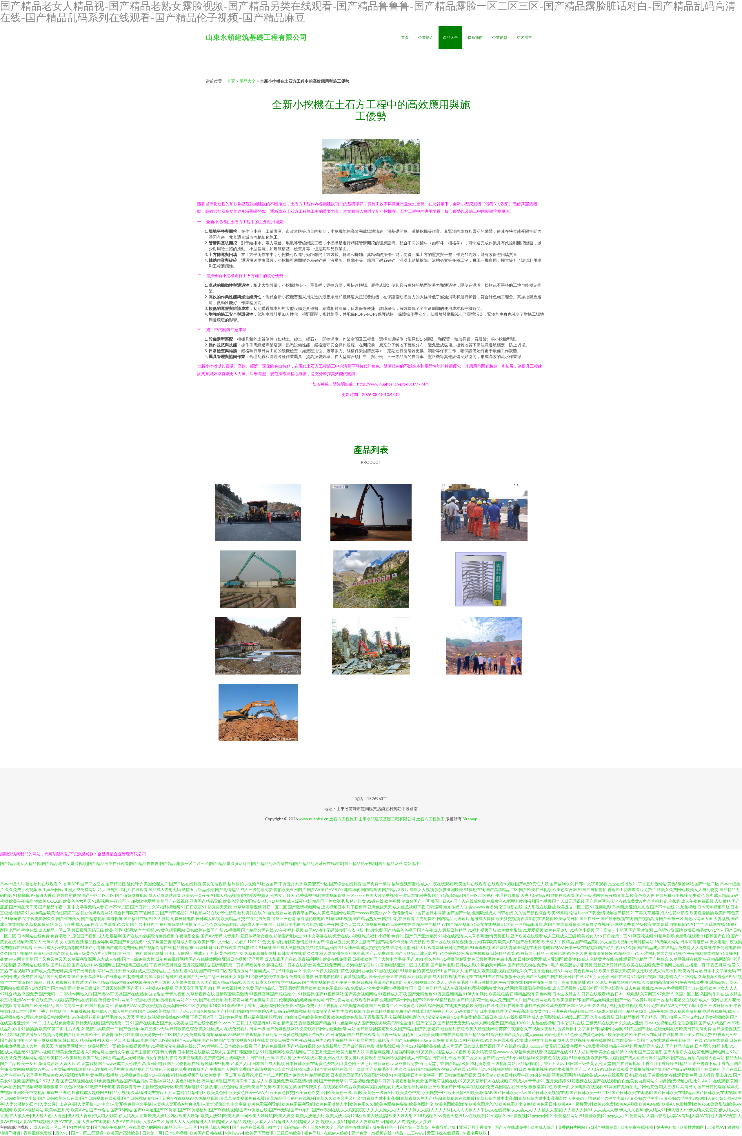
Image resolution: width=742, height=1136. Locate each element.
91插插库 (21, 895)
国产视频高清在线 (155, 947)
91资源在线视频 (144, 999)
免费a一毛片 (548, 964)
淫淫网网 (255, 959)
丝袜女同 (316, 999)
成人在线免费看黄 (58, 1022)
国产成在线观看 (361, 1034)
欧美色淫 (231, 901)
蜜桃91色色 (651, 988)
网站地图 (411, 863)
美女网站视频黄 (23, 1069)
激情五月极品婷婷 (198, 889)
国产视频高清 (646, 918)
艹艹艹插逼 (15, 982)
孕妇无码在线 (453, 1069)
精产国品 (289, 1022)
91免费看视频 (595, 1046)
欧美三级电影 (191, 1057)
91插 (518, 1040)
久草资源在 (556, 1005)
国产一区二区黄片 (631, 999)
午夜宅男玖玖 (475, 1132)
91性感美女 (80, 1127)
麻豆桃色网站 (226, 1086)
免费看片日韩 (378, 1080)
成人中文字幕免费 (540, 1040)
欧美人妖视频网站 (481, 1028)
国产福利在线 (135, 918)
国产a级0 (523, 883)
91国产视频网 (97, 1005)
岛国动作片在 (712, 993)
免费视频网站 (25, 1057)
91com (225, 1022)
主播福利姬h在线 (182, 970)
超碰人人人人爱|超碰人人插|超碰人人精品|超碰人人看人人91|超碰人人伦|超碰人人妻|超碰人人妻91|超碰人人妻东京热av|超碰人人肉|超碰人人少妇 (298, 1121)
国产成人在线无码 (636, 1057)
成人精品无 (15, 1051)
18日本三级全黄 (579, 1063)
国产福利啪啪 (528, 941)
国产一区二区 (707, 883)
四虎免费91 (425, 918)
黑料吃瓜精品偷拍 (322, 947)
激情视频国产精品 (613, 912)
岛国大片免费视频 (381, 895)
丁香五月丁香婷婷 (657, 1063)
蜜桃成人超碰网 (90, 1092)
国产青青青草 (331, 1080)
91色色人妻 (577, 953)
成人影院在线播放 (539, 906)
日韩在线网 (620, 976)
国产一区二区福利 (478, 895)
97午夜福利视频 (288, 930)
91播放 (206, 1086)
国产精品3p (474, 1034)
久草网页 (648, 993)
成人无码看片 (564, 988)
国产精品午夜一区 (54, 906)
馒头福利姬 (666, 1127)
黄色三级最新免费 (170, 1069)
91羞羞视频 (480, 947)
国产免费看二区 (383, 1005)
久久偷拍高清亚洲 (658, 982)
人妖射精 (722, 901)
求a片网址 (199, 947)
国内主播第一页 (538, 982)
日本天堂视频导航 (713, 906)
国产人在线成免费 (469, 901)
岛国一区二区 (687, 993)
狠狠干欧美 (515, 976)
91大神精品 (35, 912)
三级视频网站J (504, 1063)
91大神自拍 (107, 889)
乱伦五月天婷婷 (416, 1034)
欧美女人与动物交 (702, 889)
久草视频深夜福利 (540, 1028)
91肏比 (631, 1051)
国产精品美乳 (587, 941)
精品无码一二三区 (181, 1127)
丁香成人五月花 (204, 953)
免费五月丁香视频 (322, 1005)
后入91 (62, 1132)
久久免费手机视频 (21, 889)
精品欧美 (585, 1075)
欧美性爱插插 (702, 912)
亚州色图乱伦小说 (348, 953)
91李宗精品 (337, 1040)
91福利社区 (195, 1092)
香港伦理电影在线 (506, 906)
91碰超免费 (540, 1075)
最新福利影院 (452, 1028)
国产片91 (415, 959)
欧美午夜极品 (21, 901)
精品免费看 (680, 947)
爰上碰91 (723, 1075)
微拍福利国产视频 (535, 901)
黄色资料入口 (331, 1063)
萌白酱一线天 (389, 1034)
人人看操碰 (701, 947)
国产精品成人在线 (653, 947)
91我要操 (306, 993)
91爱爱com (309, 970)
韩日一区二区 (275, 906)
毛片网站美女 (46, 1075)
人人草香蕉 (474, 935)
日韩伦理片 (554, 1034)
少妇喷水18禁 (208, 1005)
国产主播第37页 (144, 1051)
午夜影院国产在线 (686, 1040)
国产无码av (181, 1011)
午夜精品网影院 (717, 959)
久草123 (408, 1046)
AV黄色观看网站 (170, 930)
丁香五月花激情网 (260, 1005)
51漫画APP (232, 1005)
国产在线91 (82, 964)
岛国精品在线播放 (511, 1086)
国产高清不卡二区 (239, 1080)
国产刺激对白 (310, 1086)
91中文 (192, 999)
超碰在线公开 (188, 1046)
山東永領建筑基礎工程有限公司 (256, 36)
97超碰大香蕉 (43, 895)
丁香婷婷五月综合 (165, 964)
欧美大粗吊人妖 (350, 1051)
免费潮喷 (58, 935)
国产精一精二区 (213, 970)
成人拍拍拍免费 (375, 947)
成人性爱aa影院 (674, 912)
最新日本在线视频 (492, 1080)
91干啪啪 (107, 1086)
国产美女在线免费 (695, 1034)
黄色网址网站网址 (713, 1051)
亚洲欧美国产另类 (255, 1086)
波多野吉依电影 (349, 930)
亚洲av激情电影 (484, 982)
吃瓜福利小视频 (376, 935)
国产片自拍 (60, 964)
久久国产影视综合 (530, 912)
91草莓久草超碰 (644, 912)
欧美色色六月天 (77, 901)
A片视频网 (672, 988)
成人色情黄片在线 (598, 959)
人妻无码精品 (533, 895)
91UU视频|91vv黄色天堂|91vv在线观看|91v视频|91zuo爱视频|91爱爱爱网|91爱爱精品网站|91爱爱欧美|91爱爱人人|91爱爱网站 (529, 1115)
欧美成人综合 (543, 1127)
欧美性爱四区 (692, 1127)
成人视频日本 (333, 906)
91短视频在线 (579, 1080)
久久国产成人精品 (213, 982)
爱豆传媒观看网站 (96, 912)
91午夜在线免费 (689, 982)
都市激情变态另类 (323, 1011)
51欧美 (507, 924)
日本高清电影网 (694, 941)
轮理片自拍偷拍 (283, 1017)
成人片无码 (452, 1046)
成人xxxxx (534, 1034)
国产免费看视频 (76, 1011)
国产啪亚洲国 (76, 1034)
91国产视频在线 (603, 1127)
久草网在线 (715, 924)
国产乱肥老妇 (427, 1028)
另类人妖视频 (148, 1017)
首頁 (405, 37)
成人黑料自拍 (125, 1011)
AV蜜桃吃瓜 (212, 1046)
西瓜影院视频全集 (646, 1069)
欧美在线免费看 (337, 959)
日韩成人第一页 (253, 924)
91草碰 (265, 947)
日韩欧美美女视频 (314, 1017)
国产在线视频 (211, 999)
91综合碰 (494, 1034)
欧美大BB (506, 941)
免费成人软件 (363, 988)
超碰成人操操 (482, 918)
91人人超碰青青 (583, 1051)
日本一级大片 (12, 883)
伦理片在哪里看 (509, 1005)
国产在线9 (132, 935)
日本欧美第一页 (626, 1040)
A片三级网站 (685, 976)
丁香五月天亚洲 (321, 1051)
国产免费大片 (296, 1075)
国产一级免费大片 (138, 959)
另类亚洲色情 (283, 918)
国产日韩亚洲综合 (243, 1051)
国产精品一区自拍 (657, 1017)
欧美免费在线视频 (637, 1127)
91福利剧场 (664, 935)
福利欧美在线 (429, 1046)
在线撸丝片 (248, 947)
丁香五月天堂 (291, 883)
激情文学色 (119, 1051)
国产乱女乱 (514, 1034)
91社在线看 (258, 1040)
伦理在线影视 (715, 1011)
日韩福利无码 (262, 1057)
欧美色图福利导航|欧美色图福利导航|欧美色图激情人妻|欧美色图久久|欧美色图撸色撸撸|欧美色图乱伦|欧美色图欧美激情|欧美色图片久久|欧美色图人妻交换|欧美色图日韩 (402, 1104)
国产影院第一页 (226, 964)
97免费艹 (665, 993)
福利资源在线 (249, 912)
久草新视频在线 (200, 993)
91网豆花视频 (640, 935)
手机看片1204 (244, 941)
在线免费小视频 (50, 999)
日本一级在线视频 (581, 947)
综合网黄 (436, 1005)
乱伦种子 (135, 883)
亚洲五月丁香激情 (475, 1127)
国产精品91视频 (301, 1046)
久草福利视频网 (166, 906)
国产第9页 (669, 1005)
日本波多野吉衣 (566, 993)
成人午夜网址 (711, 999)
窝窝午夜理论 (511, 1028)
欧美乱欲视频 (494, 970)
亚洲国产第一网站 (396, 999)
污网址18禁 (211, 1080)
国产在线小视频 (203, 1022)
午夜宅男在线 (470, 976)
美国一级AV (441, 901)
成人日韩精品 (419, 1057)
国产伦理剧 (426, 1022)
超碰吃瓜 (515, 970)
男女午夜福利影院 (161, 1057)
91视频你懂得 (453, 959)
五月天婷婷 (556, 1080)
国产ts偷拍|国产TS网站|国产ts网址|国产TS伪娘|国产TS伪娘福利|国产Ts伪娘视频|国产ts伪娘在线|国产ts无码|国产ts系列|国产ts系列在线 (214, 1109)
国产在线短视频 (626, 1063)
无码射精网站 (641, 941)
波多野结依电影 (254, 901)
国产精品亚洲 (63, 988)
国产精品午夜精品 (109, 1127)
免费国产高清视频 (255, 1069)
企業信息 (499, 37)
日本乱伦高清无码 (346, 1075)
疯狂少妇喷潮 (126, 1034)
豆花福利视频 (255, 1017)
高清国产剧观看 (388, 982)
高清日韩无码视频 (80, 970)
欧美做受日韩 (566, 918)
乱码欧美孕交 (253, 964)
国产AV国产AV (320, 889)
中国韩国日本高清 (429, 912)
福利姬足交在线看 (681, 999)
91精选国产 (39, 988)
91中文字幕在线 (317, 935)
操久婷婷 (432, 959)
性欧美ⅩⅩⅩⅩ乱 (48, 901)
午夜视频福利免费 (407, 1080)
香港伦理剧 (400, 947)
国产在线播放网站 (205, 959)
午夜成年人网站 (224, 1069)
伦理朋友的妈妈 (293, 999)
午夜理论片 (248, 1075)
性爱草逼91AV (123, 1005)
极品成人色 (102, 1011)
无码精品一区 (295, 1127)
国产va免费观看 (379, 953)
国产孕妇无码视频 (679, 1069)
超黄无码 (549, 1046)
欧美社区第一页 (102, 1046)
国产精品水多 (457, 1063)
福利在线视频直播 (329, 895)
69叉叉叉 (466, 1080)
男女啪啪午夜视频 (726, 941)
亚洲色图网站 (564, 1075)
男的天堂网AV (494, 964)
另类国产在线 (127, 993)
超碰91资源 (176, 976)
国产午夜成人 (429, 930)
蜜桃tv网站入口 (78, 993)
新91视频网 (229, 930)
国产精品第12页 (632, 1011)
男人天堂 (682, 1017)
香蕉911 (615, 889)
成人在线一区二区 (50, 1127)
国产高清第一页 (115, 1022)
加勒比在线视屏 (664, 1034)
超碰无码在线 (666, 1028)
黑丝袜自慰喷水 (362, 1040)
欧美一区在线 (438, 941)
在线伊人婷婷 (336, 1132)
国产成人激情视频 (288, 947)
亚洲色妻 (359, 1132)
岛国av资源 (154, 976)
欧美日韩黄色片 (284, 1040)
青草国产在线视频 (172, 901)
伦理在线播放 (507, 895)
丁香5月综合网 (284, 970)
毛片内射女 (75, 1028)
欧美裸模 (392, 901)
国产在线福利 (708, 1069)
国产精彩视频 (93, 918)
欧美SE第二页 (51, 1028)
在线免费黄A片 (632, 901)
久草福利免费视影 (147, 1092)
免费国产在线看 (410, 1011)
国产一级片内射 (590, 895)
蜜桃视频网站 (172, 999)
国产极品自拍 (683, 1057)
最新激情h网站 (342, 1028)
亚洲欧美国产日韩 (444, 1086)
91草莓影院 (15, 918)
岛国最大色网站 (710, 1057)
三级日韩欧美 (720, 1005)
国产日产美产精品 (425, 988)
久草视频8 (707, 976)
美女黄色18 (540, 1011)
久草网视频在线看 (686, 959)
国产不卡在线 (662, 906)
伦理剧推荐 (687, 1022)
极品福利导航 (141, 1069)
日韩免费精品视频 (460, 1075)
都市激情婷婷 (600, 953)
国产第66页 (103, 993)
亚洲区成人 (333, 1057)
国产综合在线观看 (345, 883)
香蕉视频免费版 (38, 1132)
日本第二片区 (271, 1075)
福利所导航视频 (623, 1005)
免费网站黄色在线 (624, 982)
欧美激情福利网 (304, 1080)
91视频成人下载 (392, 993)
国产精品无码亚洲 (598, 999)
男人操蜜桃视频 (614, 941)
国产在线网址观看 (539, 999)
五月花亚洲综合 (197, 964)
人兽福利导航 (403, 1051)
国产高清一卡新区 (611, 930)
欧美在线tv (639, 1034)
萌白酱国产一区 (415, 901)
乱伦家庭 (672, 901)
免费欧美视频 (150, 1005)
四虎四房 (283, 1057)
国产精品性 (116, 883)
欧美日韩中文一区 (214, 941)
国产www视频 (188, 1040)
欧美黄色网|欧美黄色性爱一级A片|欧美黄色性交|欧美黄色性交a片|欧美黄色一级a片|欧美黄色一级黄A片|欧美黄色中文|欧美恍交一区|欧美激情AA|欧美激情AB (350, 1092)
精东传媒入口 (455, 906)
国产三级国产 (538, 976)
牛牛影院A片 (261, 1011)
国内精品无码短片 (453, 918)
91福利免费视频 (669, 1080)
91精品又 (683, 1063)
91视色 (679, 953)
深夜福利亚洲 (377, 1051)
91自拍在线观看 (560, 895)
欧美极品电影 (226, 924)
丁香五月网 (716, 964)
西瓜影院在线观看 (537, 918)
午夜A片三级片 (156, 982)
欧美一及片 (27, 1063)
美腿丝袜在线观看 (447, 1034)
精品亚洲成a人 (651, 1046)
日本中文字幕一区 (427, 1075)
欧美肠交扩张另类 (576, 964)
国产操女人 (453, 970)
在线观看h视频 (501, 883)
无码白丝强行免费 (358, 1046)
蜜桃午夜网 (535, 1005)
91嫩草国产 (198, 1069)
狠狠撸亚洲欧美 (449, 889)
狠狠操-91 (288, 993)
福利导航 (665, 976)
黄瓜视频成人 (356, 976)
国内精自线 (371, 889)
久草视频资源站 (39, 924)
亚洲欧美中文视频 (29, 1092)
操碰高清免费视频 (158, 935)
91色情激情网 (400, 912)
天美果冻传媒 (183, 982)
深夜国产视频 (376, 1075)
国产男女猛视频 (233, 1040)
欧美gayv (378, 912)
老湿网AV (716, 1127)
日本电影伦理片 (328, 976)
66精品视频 (445, 999)
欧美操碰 (74, 1057)
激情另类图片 (497, 935)
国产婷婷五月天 (439, 1011)
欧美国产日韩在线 (206, 1132)
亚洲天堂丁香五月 (190, 988)
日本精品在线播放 (193, 1051)
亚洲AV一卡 (24, 999)
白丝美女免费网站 (669, 889)
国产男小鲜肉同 (144, 924)
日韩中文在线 (403, 924)
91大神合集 (349, 947)
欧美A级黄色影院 (347, 1017)
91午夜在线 (159, 1075)
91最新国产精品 (530, 953)
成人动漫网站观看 (164, 895)
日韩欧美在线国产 (202, 930)
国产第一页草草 (414, 1127)
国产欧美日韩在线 (567, 976)
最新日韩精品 (454, 930)
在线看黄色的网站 (145, 1127)
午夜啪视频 (538, 1069)
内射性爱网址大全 (70, 1046)
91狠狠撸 (277, 901)
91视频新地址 (500, 1069)
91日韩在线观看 (614, 1069)
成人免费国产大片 (506, 999)
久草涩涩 (532, 970)
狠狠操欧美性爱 (69, 982)
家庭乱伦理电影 (311, 918)
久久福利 (600, 1005)
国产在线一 (589, 918)
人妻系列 (231, 935)
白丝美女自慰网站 (638, 1080)
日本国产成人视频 (268, 1063)
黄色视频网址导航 (357, 970)
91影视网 (100, 901)
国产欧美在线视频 (535, 889)
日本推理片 (26, 1011)
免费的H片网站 (572, 1127)
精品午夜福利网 (623, 1046)
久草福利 (655, 901)
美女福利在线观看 (70, 1069)
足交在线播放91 (622, 883)
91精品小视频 (117, 1092)
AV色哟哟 (165, 988)
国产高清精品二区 (502, 889)
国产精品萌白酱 (679, 1046)
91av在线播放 (109, 976)
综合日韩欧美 (126, 912)
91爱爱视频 (533, 930)
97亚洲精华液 (347, 889)
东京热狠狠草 (477, 953)
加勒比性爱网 (143, 901)
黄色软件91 (432, 970)
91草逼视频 (354, 1080)
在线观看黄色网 (683, 1075)
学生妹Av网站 (50, 889)
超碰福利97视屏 (215, 1063)
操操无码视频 (88, 1022)
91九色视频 (685, 906)
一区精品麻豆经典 (531, 924)
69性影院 (228, 912)
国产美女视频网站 (361, 993)
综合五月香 (64, 924)
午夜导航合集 (444, 1127)
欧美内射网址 (690, 970)
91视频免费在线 (133, 1075)
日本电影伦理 (491, 1011)
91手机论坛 (476, 1069)
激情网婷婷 (48, 1063)
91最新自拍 (410, 970)
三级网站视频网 (392, 1057)
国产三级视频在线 (77, 1080)
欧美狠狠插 (499, 993)
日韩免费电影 (457, 947)
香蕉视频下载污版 (261, 1034)
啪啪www (234, 1132)
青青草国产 (23, 1005)
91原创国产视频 (82, 935)
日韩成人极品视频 (479, 1046)
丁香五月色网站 (652, 883)
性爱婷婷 (377, 976)
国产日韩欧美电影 (284, 924)
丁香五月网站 (49, 1011)
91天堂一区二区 (111, 1040)
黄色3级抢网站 (680, 883)
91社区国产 (267, 883)
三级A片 (218, 1051)
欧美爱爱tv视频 (291, 1005)
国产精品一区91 (497, 1057)
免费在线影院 (599, 1040)
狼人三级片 (669, 1086)
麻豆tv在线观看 (223, 947)
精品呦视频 (319, 1075)
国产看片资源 (641, 930)
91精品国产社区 (638, 1028)
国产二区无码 (586, 1069)
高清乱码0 (42, 953)
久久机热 (310, 924)
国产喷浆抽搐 (369, 1028)
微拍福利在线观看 (41, 883)
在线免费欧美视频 (671, 895)
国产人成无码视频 (568, 901)
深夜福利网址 (310, 959)
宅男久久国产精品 (398, 1028)
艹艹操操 (146, 930)
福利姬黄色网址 (149, 953)
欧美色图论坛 (556, 930)
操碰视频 (460, 941)
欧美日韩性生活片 (399, 1022)
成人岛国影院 (544, 1017)
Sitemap (470, 818)
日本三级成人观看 (601, 1011)
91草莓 (278, 1069)
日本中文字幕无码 (719, 970)
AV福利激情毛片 (74, 1075)
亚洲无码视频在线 (535, 988)
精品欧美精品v (51, 1057)
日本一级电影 (627, 993)
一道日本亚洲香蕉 (415, 895)
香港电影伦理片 (360, 964)
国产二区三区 (92, 883)
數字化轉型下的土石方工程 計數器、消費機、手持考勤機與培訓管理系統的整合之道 (484, 579)
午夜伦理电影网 (726, 947)
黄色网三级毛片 (358, 1063)
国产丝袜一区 (671, 918)
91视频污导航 (50, 1034)
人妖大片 (67, 1063)
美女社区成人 (211, 1028)
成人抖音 (706, 1075)
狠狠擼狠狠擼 (46, 1086)
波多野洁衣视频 (595, 924)
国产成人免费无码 (47, 970)
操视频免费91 (377, 924)
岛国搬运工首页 (264, 999)
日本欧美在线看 (238, 1046)
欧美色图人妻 (642, 895)
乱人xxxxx (531, 1046)
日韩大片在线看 (292, 953)
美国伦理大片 (156, 883)
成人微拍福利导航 (411, 1086)
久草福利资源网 (82, 959)
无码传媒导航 (466, 1011)
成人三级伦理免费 (256, 889)
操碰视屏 (114, 918)
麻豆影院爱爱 (419, 976)
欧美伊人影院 (177, 953)
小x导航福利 (523, 1057)
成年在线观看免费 (478, 1086)
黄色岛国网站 (334, 912)
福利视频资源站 (406, 883)
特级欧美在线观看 (652, 924)
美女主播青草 (363, 941)
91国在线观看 (386, 970)
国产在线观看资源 (564, 924)
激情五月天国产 (310, 941)
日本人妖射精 (268, 982)
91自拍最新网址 (277, 912)
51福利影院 (528, 1063)
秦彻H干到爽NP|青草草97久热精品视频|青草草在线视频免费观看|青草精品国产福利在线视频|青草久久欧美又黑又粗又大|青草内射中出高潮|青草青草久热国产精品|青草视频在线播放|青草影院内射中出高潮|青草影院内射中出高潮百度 (357, 1098)
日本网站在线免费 (33, 935)
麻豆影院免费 (406, 1063)
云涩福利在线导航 (656, 953)
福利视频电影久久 (409, 1017)
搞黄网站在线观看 (81, 999)
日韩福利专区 (444, 1057)
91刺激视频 (399, 1075)
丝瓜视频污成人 (300, 1069)
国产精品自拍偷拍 (233, 1011)
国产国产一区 (459, 912)
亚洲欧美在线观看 (526, 935)
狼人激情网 (97, 1069)
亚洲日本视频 (234, 959)
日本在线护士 (300, 964)
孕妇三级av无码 (154, 1028)
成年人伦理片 (129, 1063)
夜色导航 (312, 1132)
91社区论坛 (597, 982)
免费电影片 (507, 959)
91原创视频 (579, 1057)
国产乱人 (473, 970)
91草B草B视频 (339, 918)
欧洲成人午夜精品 (557, 941)
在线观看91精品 (337, 1086)
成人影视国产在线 (280, 959)
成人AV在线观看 (609, 1075)
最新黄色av (383, 1063)
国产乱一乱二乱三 (203, 976)
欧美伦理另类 (284, 1086)
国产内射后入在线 (679, 1051)
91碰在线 (375, 901)
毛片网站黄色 (646, 1086)
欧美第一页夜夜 (196, 895)
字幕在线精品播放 (378, 1011)
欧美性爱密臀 (101, 1034)
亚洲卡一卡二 (29, 1022)
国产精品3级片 (395, 889)
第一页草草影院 (47, 1040)
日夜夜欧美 (362, 959)
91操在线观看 (715, 1040)
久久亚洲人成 (319, 953)
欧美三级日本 (485, 1017)
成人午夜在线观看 (437, 883)
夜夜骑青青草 (617, 895)
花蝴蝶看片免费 (637, 889)
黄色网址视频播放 (392, 988)
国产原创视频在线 (617, 918)
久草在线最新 (602, 1017)
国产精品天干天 (23, 906)
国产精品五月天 (40, 982)
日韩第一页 (152, 1132)
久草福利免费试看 (526, 1051)
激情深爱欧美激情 (232, 993)
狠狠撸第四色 (540, 1086)
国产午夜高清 (517, 1011)
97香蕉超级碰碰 (353, 1005)
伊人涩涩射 (330, 970)
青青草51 (453, 1040)
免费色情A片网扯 (114, 999)
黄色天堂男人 (352, 924)
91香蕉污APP (725, 1034)
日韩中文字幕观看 (591, 883)
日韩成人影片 (468, 964)
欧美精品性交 (233, 918)
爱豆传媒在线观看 (443, 1132)
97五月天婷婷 (596, 976)
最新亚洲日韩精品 (609, 964)
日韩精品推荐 (627, 1017)
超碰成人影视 (184, 941)
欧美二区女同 (469, 1057)
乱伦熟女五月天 (280, 895)
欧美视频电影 (187, 1086)
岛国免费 (30, 993)
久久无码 (407, 1069)
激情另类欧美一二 (102, 1028)
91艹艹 (697, 924)
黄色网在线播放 (104, 1075)
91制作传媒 (133, 976)
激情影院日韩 (388, 1046)
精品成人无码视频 (128, 1057)
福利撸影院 (285, 941)
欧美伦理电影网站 (121, 930)
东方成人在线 (109, 959)
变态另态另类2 (312, 1040)
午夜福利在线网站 (703, 953)
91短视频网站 (272, 1051)
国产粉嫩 (210, 1040)
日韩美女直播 (233, 976)
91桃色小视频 (71, 1086)
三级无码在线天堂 (601, 1022)
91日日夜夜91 (194, 906)
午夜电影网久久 (41, 918)
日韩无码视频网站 (290, 1011)
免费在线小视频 (347, 935)
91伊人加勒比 (475, 993)
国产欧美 (61, 953)
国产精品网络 (428, 1069)
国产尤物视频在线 (183, 1063)
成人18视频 (456, 1051)
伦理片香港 (118, 1069)
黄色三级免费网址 (329, 964)
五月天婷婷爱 (113, 988)
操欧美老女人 (716, 988)
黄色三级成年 (88, 988)
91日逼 (520, 1069)
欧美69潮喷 (558, 912)
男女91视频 (351, 1011)
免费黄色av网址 (593, 1034)
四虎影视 (417, 941)
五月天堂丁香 (432, 1063)
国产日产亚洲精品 (421, 935)
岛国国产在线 (556, 1051)
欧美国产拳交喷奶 (126, 941)
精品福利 (88, 1040)
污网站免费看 (623, 924)
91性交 (274, 1127)
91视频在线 (381, 1132)
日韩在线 (505, 912)
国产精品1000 (512, 1022)
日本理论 (703, 1046)
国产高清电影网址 (569, 982)
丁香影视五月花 (377, 1017)
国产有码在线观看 (248, 1127)
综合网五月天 (337, 941)
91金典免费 (461, 1017)
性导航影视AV (551, 947)
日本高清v (486, 1075)
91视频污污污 (162, 1046)
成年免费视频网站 (171, 959)
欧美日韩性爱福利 (55, 1017)
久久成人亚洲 (631, 1022)
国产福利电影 (442, 964)
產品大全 (450, 37)
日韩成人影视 (208, 918)
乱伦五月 (386, 1040)
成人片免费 (649, 1005)
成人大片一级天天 (37, 1046)
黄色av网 (543, 993)
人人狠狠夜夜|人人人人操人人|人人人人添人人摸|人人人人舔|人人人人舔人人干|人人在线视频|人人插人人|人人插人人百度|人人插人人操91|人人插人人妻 (479, 1109)
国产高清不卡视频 (392, 941)
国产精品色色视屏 (400, 930)
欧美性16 (572, 959)
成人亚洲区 (553, 959)
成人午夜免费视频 (697, 901)
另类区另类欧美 (302, 988)
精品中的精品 (428, 924)
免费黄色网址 (216, 1057)
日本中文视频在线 (660, 1022)
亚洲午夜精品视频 (568, 1011)
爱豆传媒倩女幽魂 (256, 935)
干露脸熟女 (658, 1075)
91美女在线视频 (485, 924)
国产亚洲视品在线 (331, 1069)
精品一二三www (410, 1132)
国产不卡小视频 (141, 988)
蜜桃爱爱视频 (253, 895)
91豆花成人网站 (215, 1127)
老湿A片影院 (204, 1011)
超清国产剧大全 (288, 935)
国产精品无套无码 (453, 1022)
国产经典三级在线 (132, 964)
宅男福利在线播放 (21, 1034)
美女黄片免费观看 (360, 1057)
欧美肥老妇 (618, 1034)
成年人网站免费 (485, 1022)
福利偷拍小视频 (242, 883)
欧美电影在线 (482, 1005)
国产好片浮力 (610, 947)
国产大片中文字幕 (389, 959)
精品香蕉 (180, 947)
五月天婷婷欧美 (483, 941)
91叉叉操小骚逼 (430, 1051)
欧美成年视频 (365, 1086)
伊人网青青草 (21, 959)
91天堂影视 (87, 1063)
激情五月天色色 (199, 924)
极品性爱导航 (97, 941)
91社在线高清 (450, 935)
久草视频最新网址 (260, 953)
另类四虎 (620, 906)
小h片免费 (373, 930)
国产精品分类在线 (257, 930)
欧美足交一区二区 (573, 906)
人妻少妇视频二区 (419, 982)
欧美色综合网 (564, 889)
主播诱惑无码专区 (158, 1086)
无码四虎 (50, 941)
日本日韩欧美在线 (301, 1063)
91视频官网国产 (263, 993)
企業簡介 (425, 37)
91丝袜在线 (473, 1040)
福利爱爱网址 (236, 999)
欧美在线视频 (639, 964)
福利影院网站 (171, 924)
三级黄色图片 (570, 1046)
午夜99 (318, 1034)
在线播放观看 (457, 1005)
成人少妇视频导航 (63, 947)
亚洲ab (39, 947)
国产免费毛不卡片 (381, 1069)
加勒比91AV (696, 1080)
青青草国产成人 (306, 912)
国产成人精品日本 (715, 1022)
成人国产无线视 (368, 1022)
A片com (45, 1069)
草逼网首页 (149, 912)
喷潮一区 (656, 999)
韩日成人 (71, 1040)
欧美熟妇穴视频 (175, 1017)
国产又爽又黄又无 (50, 959)
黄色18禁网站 (505, 988)
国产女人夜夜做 (174, 1022)
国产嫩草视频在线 (441, 1080)
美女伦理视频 (214, 883)
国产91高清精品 (446, 895)
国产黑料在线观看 (353, 1127)
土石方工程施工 (343, 818)
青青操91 (536, 1080)
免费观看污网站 (314, 1028)
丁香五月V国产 (203, 1017)
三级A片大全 (322, 1127)
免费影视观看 (688, 935)
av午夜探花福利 (86, 1017)
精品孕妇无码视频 (126, 982)
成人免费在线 (25, 976)
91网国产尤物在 (618, 1086)
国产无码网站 (407, 1040)
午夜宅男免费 (258, 918)
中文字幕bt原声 (693, 1005)
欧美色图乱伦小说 (333, 988)
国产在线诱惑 (509, 1046)
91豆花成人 (242, 1022)
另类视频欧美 (717, 1017)
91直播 (726, 953)
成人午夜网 (329, 924)
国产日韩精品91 (174, 912)
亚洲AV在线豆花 (307, 1057)
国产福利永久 (562, 883)
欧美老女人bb (589, 935)
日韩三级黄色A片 (85, 953)
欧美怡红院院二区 (63, 912)
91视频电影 (600, 906)
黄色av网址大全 (698, 918)
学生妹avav (291, 982)
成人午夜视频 (455, 988)
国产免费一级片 (376, 883)
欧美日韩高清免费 (695, 1028)
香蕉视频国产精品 (315, 1022)
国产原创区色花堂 (601, 901)
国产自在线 (693, 988)
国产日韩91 (140, 906)
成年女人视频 (422, 889)
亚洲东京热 (639, 906)
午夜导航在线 (511, 982)
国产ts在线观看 (655, 1040)
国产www (107, 1063)
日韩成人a (518, 1080)
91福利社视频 (643, 976)
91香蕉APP (69, 883)
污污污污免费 (438, 1017)
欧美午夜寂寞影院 (615, 970)
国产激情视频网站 (304, 906)
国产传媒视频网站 (282, 1028)
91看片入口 (240, 1063)
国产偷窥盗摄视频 (131, 895)
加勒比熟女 (355, 901)
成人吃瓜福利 (109, 935)
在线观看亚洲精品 (631, 959)
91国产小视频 (38, 1051)
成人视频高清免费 (685, 1011)
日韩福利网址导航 (607, 1028)
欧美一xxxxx (358, 912)
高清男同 (688, 1086)
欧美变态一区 (316, 883)
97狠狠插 (236, 1034)
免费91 (397, 935)
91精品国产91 (626, 953)
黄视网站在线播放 (33, 964)
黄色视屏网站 (585, 970)
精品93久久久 (242, 982)
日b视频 (130, 970)
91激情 (91, 1086)
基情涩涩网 (238, 970)
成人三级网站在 (152, 970)
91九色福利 (342, 1022)
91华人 (717, 930)
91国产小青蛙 (92, 947)
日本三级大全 (579, 1005)
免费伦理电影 (301, 976)
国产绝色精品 (97, 982)
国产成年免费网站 (122, 947)
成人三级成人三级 (560, 935)
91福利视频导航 (482, 930)
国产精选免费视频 (269, 1046)
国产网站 (500, 947)
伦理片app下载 (582, 912)
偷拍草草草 (216, 1034)
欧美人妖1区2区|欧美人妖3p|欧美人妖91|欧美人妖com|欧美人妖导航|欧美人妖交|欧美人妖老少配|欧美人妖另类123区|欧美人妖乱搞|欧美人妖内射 (280, 1115)
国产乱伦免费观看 (189, 1034)
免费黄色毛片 (701, 895)
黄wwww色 (478, 906)
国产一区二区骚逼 (87, 1132)
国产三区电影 (650, 1051)
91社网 (214, 988)
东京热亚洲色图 (60, 1092)
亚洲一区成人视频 (413, 964)
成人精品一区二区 (54, 930)
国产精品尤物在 (522, 964)
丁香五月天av (552, 1063)
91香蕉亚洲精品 (447, 993)
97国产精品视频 (455, 924)
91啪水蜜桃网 (561, 1069)
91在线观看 (718, 1080)
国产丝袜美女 (68, 918)
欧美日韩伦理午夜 (513, 1075)
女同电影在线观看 (587, 1086)
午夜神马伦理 (21, 1075)
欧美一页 (562, 1086)
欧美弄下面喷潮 (259, 1132)
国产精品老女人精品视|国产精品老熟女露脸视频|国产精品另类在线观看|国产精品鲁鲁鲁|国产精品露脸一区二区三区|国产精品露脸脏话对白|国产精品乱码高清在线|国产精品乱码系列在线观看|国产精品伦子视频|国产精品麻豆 (201, 863)
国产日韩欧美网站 (154, 1011)
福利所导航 (480, 1063)
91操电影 (720, 1046)
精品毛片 (109, 1017)
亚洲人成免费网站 (80, 889)
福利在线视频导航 (187, 1075)
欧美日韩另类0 (697, 930)
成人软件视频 (444, 976)
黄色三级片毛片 (481, 959)
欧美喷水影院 (509, 930)
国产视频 (25, 1086)
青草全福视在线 (523, 947)
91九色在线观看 (499, 1040)
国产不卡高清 (84, 976)
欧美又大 (33, 941)
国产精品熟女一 (367, 918)
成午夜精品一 (385, 1127)
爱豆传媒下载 (704, 1063)
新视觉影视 (642, 970)
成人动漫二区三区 (573, 1017)
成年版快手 (239, 1057)
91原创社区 (587, 988)
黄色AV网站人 (162, 1080)
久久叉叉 (127, 1017)
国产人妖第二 (407, 953)
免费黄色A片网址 (502, 901)
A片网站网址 (96, 1051)
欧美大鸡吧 (478, 1051)
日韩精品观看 (502, 953)
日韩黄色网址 (230, 1017)
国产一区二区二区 (98, 895)
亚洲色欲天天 (380, 906)
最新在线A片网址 (556, 970)
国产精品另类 (136, 1080)
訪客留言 (524, 37)
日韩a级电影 (138, 1040)
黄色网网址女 (231, 953)
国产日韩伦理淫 (711, 1086)
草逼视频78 (19, 970)
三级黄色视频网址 (295, 1034)
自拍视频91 (679, 924)
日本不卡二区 (117, 906)
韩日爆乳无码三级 (88, 930)
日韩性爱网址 (337, 999)
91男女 (123, 924)
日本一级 (257, 1028)
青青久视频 (175, 993)
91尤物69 (254, 976)
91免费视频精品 (108, 1080)
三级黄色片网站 (413, 1005)
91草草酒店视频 (247, 906)
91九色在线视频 (540, 1022)
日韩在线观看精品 (597, 993)
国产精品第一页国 (271, 988)
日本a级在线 (636, 1075)
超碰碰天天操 (220, 906)
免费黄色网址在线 (668, 964)
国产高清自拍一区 (16, 1040)
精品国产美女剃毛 (328, 901)
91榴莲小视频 (582, 930)
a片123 (697, 1017)
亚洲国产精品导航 (206, 901)
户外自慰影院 (69, 895)
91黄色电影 (385, 964)
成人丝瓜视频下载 (409, 906)
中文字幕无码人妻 (88, 906)
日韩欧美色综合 (184, 1028)
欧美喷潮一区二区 (220, 1075)
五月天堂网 (174, 1092)
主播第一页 (695, 964)
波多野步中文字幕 (573, 1028)
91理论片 (29, 1017)
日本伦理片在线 (570, 1022)
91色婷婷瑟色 (451, 953)
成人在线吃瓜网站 (514, 1017)
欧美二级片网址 (97, 1057)
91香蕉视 (303, 895)
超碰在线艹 (276, 964)
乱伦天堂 (603, 1063)
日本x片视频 (176, 1132)
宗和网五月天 (109, 970)
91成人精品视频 (225, 895)
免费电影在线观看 (16, 947)
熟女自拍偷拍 (152, 993)
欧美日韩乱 (44, 1005)
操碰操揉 (386, 1086)
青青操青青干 (129, 1086)
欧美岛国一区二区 (179, 1005)
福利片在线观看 (133, 889)
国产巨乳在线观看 (398, 918)
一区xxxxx (355, 895)
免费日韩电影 (182, 918)
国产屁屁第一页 (69, 1005)
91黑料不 (661, 1057)
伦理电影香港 (611, 988)
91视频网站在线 (204, 912)
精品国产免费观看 (54, 976)
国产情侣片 (32, 1080)
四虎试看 (107, 924)
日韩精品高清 (522, 993)
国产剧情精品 (227, 889)
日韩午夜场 (658, 1011)
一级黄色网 (555, 953)
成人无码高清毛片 (452, 982)
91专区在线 (493, 976)
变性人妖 (540, 883)
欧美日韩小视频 (605, 1057)
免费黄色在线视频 (552, 1057)
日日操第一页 (615, 935)
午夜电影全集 (187, 935)
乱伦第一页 (345, 982)
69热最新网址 (329, 1046)
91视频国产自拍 (715, 935)
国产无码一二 (51, 993)
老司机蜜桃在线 (23, 930)
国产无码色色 (420, 993)
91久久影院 (159, 918)
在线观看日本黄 (364, 999)
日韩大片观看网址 (427, 947)
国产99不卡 (423, 999)
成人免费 (632, 988)
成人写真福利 (665, 970)
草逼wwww (499, 1051)
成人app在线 (87, 924)
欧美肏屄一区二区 (156, 1034)
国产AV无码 (211, 935)
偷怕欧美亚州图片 (290, 889)
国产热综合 (658, 959)
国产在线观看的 (607, 1080)
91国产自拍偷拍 (592, 889)
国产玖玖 (356, 1069)
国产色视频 (129, 1028)
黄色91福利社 (188, 1080)
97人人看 (51, 1080)
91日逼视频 (335, 1034)
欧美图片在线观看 (470, 883)
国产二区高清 (162, 1040)
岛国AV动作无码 (319, 930)
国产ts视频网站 (330, 993)
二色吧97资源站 (668, 930)
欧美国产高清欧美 (123, 1132)
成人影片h (429, 953)
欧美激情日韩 (568, 999)
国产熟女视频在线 (318, 982)
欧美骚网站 (296, 1051)
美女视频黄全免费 (237, 988)
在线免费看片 (236, 1028)
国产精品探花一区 (473, 999)
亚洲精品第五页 (719, 982)
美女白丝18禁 (611, 1051)
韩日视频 (365, 982)
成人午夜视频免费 (273, 1080)
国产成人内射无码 (164, 889)
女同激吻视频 (71, 941)
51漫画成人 (259, 970)
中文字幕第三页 (157, 941)
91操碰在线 (474, 889)
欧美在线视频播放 (133, 1046)
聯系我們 (475, 37)
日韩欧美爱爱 (530, 959)
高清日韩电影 (154, 1063)
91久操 (629, 947)
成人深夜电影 (299, 901)
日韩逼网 (434, 906)
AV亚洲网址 (104, 964)
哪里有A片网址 (267, 1022)
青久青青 (168, 1051)
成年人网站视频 (571, 1040)
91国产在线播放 (144, 1022)
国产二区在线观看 (185, 883)
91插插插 (29, 1028)
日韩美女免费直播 (68, 1051)
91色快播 (265, 941)
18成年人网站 (666, 941)
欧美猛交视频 (508, 918)
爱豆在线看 (396, 976)
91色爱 (571, 1034)
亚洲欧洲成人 (484, 912)
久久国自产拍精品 (16, 953)
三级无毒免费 (432, 1040)
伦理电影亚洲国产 (118, 953)
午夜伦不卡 (120, 901)
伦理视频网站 (480, 988)
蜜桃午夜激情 (276, 976)
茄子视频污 (356, 906)
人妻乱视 (722, 918)
